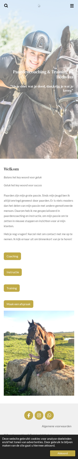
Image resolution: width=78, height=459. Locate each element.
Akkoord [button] (63, 453)
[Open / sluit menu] (72, 5)
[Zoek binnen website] (6, 5)
